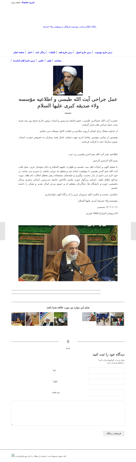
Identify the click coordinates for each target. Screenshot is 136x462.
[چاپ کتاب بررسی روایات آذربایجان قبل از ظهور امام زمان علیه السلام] (32, 319)
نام (54, 370)
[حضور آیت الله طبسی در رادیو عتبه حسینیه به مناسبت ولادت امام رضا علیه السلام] (61, 319)
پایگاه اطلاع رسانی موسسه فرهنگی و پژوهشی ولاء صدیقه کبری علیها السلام (69, 36)
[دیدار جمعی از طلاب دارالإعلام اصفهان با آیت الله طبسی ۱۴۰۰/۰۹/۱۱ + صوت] (18, 319)
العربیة (32, 2)
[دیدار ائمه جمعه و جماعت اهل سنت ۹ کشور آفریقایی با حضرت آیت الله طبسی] (117, 319)
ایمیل (54, 381)
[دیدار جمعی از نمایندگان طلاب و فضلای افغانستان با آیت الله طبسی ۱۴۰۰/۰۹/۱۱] (103, 319)
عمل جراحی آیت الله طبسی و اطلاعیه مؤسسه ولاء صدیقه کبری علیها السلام (68, 102)
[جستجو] (123, 60)
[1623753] (68, 81)
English (25, 2)
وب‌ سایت (55, 392)
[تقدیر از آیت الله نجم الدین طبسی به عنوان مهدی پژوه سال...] (133, 231)
